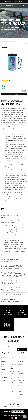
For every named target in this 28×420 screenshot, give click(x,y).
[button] (16, 5)
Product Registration (13, 377)
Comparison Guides (21, 381)
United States (18, 411)
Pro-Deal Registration (21, 372)
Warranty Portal (12, 372)
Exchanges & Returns (13, 381)
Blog (19, 391)
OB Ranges (4, 377)
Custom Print (20, 365)
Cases (2, 364)
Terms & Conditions (13, 386)
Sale (2, 374)
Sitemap (20, 394)
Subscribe (22, 349)
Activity (3, 380)
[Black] (4, 86)
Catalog (20, 368)
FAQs (11, 361)
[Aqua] (2, 86)
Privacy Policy (12, 390)
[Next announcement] (25, 1)
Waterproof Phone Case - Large (10, 83)
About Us (20, 361)
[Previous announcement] (2, 1)
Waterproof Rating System (21, 387)
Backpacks (4, 369)
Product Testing (20, 377)
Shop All (3, 361)
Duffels (3, 372)
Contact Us (13, 364)
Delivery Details (12, 367)
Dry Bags (3, 366)
